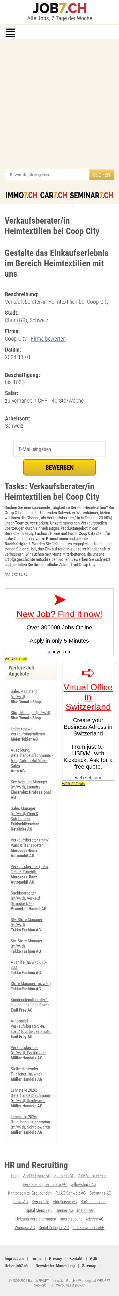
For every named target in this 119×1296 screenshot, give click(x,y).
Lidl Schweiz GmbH (89, 1227)
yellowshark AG (83, 1184)
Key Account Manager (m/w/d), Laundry (29, 784)
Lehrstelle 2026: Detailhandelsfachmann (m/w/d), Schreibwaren (30, 1122)
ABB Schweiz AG (37, 1175)
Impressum (14, 1258)
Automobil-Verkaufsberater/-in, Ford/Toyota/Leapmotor (31, 1026)
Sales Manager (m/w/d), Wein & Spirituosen (24, 813)
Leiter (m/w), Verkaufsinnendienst (28, 731)
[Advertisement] (59, 106)
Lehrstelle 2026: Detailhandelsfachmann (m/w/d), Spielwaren (30, 1095)
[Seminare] (91, 195)
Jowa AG (20, 1201)
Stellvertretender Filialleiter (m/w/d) (26, 1071)
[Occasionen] (53, 195)
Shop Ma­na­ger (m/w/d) (30, 712)
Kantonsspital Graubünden (30, 1193)
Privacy (55, 1258)
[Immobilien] (21, 195)
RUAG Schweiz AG (70, 1193)
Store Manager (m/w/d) (31, 983)
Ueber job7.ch (16, 1265)
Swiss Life (40, 1201)
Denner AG (64, 1210)
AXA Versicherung (93, 1175)
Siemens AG (64, 1175)
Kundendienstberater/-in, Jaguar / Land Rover (30, 1002)
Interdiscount (71, 1219)
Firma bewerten (48, 338)
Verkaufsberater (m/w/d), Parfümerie (28, 1050)
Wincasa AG (25, 1227)
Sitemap (89, 1265)
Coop (15, 1175)
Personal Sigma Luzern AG (45, 1184)
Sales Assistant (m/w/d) (24, 694)
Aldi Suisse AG (65, 1201)
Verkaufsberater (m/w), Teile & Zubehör (31, 869)
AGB (93, 1258)
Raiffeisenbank (93, 1201)
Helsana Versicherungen (35, 1219)
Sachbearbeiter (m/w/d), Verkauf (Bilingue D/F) (25, 898)
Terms (36, 1258)
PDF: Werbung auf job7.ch (67, 1285)
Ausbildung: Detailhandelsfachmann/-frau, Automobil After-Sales (32, 758)
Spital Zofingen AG (54, 1227)
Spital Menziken (39, 1210)
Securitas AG (100, 1193)
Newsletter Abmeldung (55, 1265)
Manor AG (85, 1210)
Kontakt (76, 1258)
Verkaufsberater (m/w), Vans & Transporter (31, 842)
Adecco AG (94, 1219)
